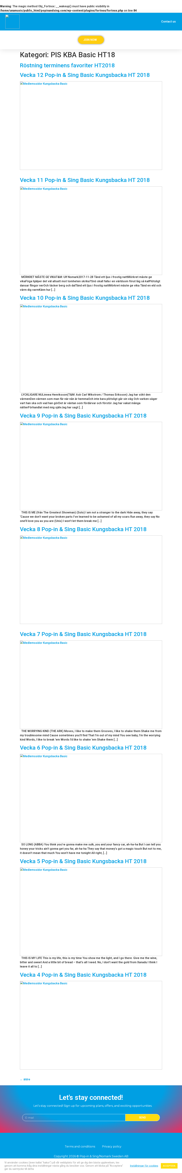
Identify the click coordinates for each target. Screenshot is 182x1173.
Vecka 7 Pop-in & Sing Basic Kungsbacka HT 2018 (83, 634)
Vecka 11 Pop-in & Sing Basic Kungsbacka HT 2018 (85, 180)
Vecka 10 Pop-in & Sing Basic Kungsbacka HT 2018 (85, 297)
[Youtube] (94, 1139)
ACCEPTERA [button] (169, 1165)
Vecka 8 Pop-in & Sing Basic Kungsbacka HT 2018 (83, 529)
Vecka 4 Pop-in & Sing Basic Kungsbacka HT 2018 (83, 974)
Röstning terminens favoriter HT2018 (67, 65)
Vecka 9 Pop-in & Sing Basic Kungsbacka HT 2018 (83, 415)
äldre (25, 1079)
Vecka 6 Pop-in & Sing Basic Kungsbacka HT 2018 (83, 747)
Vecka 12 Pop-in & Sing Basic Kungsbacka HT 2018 (85, 75)
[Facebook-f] (87, 1139)
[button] (175, 39)
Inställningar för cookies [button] (144, 1165)
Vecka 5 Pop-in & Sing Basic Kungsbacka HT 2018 (83, 861)
